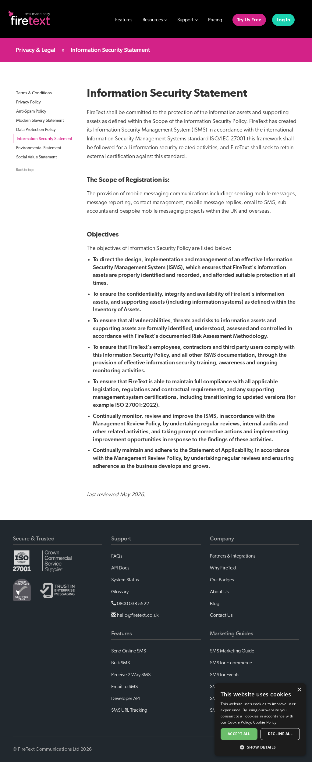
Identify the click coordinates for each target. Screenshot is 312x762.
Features (123, 19)
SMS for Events (224, 674)
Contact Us (221, 615)
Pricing (215, 19)
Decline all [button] (280, 733)
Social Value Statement (36, 156)
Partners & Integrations (232, 556)
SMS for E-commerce (231, 662)
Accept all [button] (239, 733)
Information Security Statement (44, 138)
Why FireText (223, 567)
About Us (219, 591)
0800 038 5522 (132, 603)
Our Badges (222, 579)
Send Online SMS (128, 650)
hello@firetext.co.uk (137, 615)
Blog (214, 603)
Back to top (25, 170)
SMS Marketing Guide (232, 650)
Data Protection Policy (36, 129)
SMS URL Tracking (129, 710)
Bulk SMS (120, 662)
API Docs (120, 567)
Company (222, 538)
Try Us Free (249, 19)
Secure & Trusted (34, 538)
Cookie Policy (265, 722)
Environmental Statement (38, 147)
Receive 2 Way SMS (131, 674)
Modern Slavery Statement (40, 120)
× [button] (299, 690)
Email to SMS (124, 686)
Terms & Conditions (34, 92)
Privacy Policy (28, 101)
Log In (283, 19)
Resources (153, 19)
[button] (260, 747)
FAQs (116, 556)
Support (185, 19)
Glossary (120, 591)
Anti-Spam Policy (31, 111)
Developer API (125, 698)
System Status (125, 579)
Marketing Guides (231, 633)
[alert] (260, 719)
